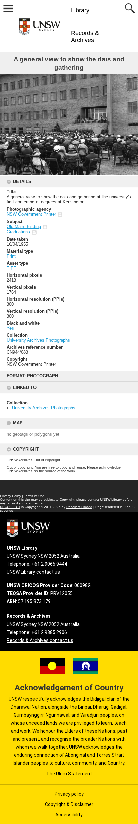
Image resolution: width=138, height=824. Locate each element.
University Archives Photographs (43, 407)
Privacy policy (69, 794)
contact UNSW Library (105, 499)
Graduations (18, 231)
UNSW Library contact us (33, 572)
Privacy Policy (10, 496)
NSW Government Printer (31, 214)
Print (11, 256)
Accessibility (69, 814)
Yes (10, 328)
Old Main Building (24, 226)
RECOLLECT (10, 507)
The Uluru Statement (69, 773)
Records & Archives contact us (40, 640)
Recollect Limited (79, 507)
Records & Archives (85, 36)
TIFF (11, 268)
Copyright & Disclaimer (69, 804)
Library (80, 10)
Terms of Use (34, 496)
